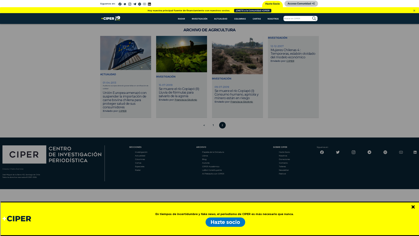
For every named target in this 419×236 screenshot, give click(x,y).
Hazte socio (225, 222)
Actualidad (220, 19)
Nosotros (273, 19)
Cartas (257, 19)
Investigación (199, 19)
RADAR (181, 19)
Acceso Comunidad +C (301, 3)
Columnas (240, 19)
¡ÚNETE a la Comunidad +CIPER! (253, 10)
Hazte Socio (272, 3)
